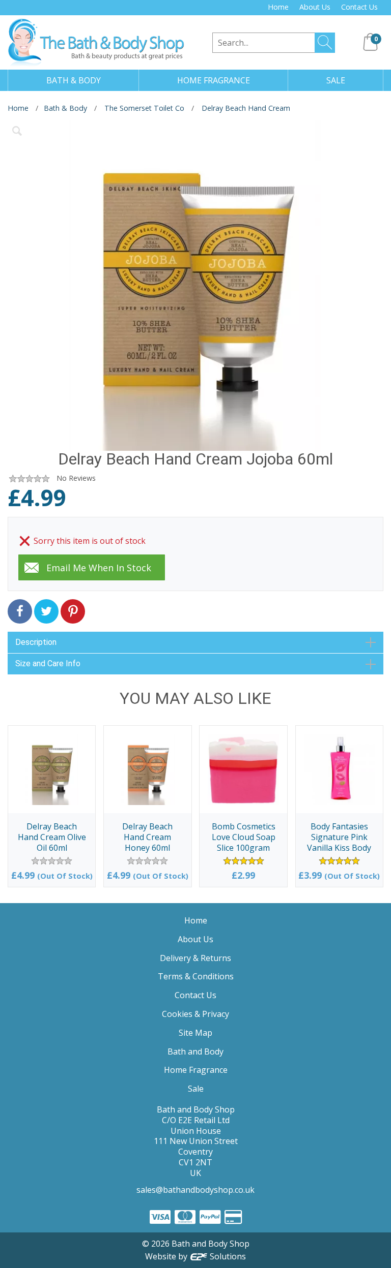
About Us (314, 7)
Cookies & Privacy (195, 1013)
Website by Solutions (195, 1256)
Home (278, 7)
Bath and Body (195, 1051)
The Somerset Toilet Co (144, 108)
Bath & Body (65, 108)
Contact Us (359, 7)
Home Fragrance (196, 1069)
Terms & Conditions (196, 976)
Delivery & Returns (195, 958)
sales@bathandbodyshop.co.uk (195, 1189)
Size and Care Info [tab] (47, 663)
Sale (196, 1088)
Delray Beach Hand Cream (246, 108)
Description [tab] (36, 642)
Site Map (195, 1032)
